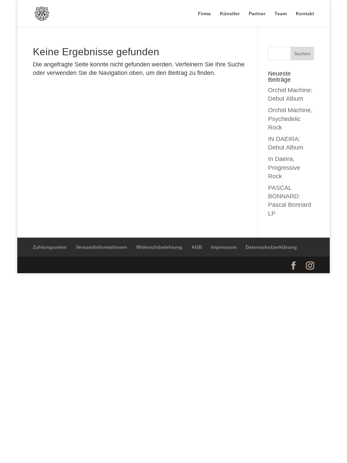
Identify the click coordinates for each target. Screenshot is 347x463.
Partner (257, 13)
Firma (204, 13)
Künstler (230, 13)
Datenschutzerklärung (271, 247)
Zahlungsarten (50, 247)
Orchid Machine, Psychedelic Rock (290, 118)
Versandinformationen (101, 247)
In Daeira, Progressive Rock (284, 167)
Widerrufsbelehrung (159, 247)
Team (280, 13)
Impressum (224, 247)
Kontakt (305, 13)
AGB (196, 247)
